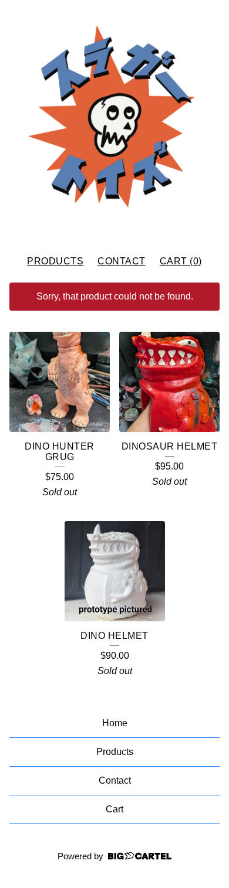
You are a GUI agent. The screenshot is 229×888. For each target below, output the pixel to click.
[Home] (114, 122)
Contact (121, 261)
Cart (114, 809)
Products (55, 261)
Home (114, 723)
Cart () (181, 261)
